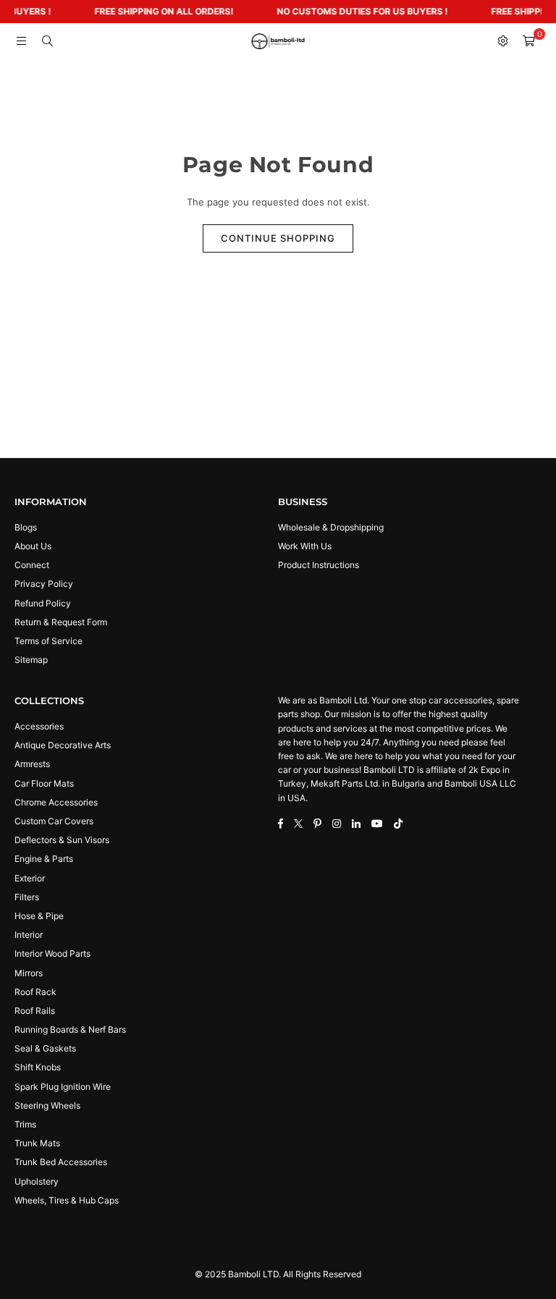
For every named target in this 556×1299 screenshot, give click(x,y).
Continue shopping (278, 238)
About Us (32, 546)
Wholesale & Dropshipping (331, 527)
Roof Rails (34, 1010)
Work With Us (305, 546)
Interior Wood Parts (52, 953)
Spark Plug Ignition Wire (62, 1086)
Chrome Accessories (56, 802)
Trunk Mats (37, 1143)
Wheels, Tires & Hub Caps (66, 1200)
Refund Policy (42, 603)
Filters (26, 897)
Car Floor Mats (44, 783)
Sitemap (31, 659)
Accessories (39, 726)
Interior (28, 934)
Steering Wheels (47, 1105)
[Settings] (502, 41)
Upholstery (36, 1181)
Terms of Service (48, 640)
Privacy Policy (43, 583)
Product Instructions (318, 564)
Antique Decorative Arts (62, 745)
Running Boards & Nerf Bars (70, 1029)
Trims (25, 1124)
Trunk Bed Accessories (60, 1161)
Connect (31, 564)
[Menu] (21, 41)
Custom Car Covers (53, 821)
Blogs (25, 527)
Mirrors (28, 973)
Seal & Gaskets (45, 1048)
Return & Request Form (60, 622)
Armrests (32, 763)
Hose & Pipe (39, 915)
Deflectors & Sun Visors (61, 839)
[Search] (47, 41)
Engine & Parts (43, 858)
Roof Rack (35, 991)
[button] (528, 41)
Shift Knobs (37, 1067)
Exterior (29, 878)
